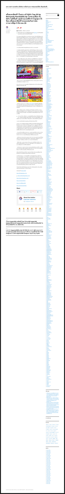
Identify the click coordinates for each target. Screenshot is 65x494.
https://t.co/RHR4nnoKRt (21, 183)
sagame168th (48, 257)
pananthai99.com (49, 213)
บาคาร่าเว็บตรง (48, 339)
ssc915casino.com (49, 284)
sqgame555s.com (48, 280)
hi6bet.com (48, 146)
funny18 (47, 137)
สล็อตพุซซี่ (47, 364)
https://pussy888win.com (49, 50)
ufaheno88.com (48, 304)
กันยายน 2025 (48, 460)
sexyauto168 (48, 264)
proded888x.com (48, 238)
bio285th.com (48, 105)
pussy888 (47, 245)
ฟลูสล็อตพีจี (47, 345)
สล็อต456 (47, 353)
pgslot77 (47, 227)
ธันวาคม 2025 (48, 457)
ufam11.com (48, 305)
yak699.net (48, 325)
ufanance (47, 307)
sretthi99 (47, 281)
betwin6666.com (48, 103)
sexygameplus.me (49, 266)
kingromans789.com (49, 163)
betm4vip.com (48, 101)
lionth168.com (48, 170)
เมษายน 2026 (48, 453)
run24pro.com (48, 253)
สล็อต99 (47, 361)
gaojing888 (47, 427)
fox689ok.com (48, 132)
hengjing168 (48, 145)
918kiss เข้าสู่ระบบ (48, 78)
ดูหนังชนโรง (47, 59)
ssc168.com (48, 283)
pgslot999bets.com (49, 231)
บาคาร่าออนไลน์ (48, 338)
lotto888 (47, 178)
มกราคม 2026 (48, 456)
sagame (47, 255)
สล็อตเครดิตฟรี (31, 103)
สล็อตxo (47, 363)
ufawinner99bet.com (49, 311)
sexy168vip (48, 263)
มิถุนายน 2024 (48, 474)
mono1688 (48, 198)
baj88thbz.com (48, 95)
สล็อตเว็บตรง (47, 22)
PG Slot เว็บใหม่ (48, 219)
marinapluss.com (48, 184)
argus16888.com (48, 91)
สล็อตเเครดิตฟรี (48, 370)
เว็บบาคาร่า (47, 380)
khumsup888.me (48, 161)
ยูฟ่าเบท (47, 347)
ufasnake (47, 309)
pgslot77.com (48, 228)
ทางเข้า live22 (48, 334)
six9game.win (48, 271)
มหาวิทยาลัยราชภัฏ (48, 346)
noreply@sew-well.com (29, 201)
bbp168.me (48, 97)
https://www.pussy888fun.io (50, 29)
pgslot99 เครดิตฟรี (51, 432)
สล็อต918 (47, 359)
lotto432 (47, 177)
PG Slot (52, 430)
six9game (47, 270)
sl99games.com (48, 273)
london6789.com (48, 175)
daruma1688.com (48, 118)
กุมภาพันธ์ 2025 (48, 466)
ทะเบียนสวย (47, 333)
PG (46, 216)
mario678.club (48, 186)
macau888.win (48, 183)
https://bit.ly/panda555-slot (22, 173)
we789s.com (48, 319)
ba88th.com (48, 92)
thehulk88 (47, 291)
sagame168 (48, 256)
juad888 (47, 158)
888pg (47, 74)
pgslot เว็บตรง (47, 54)
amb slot (47, 90)
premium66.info (48, 237)
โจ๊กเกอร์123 (48, 386)
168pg (47, 69)
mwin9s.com (48, 201)
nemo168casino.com (49, 203)
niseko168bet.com (49, 204)
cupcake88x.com (48, 117)
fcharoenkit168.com (49, 128)
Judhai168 (47, 159)
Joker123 (51, 429)
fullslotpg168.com (49, 136)
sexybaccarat (47, 51)
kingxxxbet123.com (49, 164)
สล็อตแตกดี (47, 371)
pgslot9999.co (48, 230)
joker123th (47, 156)
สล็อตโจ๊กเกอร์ (48, 372)
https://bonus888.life (49, 26)
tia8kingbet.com (48, 293)
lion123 (47, 169)
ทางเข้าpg (47, 335)
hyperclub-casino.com (49, 150)
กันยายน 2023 (48, 482)
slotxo (47, 31)
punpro (47, 239)
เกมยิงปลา (47, 377)
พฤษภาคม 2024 (48, 475)
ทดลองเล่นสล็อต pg (48, 332)
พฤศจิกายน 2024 (48, 469)
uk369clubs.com (48, 312)
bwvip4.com (48, 111)
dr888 (47, 120)
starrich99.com (48, 285)
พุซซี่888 (47, 344)
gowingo (47, 142)
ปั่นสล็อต (47, 340)
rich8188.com (48, 251)
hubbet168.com (48, 149)
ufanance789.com (49, 308)
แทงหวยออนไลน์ (48, 385)
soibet (47, 278)
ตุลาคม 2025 (48, 459)
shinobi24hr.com (48, 267)
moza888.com (48, 200)
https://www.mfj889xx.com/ (50, 148)
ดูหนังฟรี (47, 58)
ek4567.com (48, 123)
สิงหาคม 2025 (48, 461)
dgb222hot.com (48, 119)
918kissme (48, 80)
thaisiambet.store (48, 290)
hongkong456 (48, 147)
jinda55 (55, 427)
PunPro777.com (48, 243)
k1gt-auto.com (48, 160)
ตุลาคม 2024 (48, 470)
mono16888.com (48, 199)
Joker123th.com (48, 157)
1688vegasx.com (48, 68)
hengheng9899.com (49, 144)
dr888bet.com (48, 121)
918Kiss (47, 76)
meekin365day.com (49, 188)
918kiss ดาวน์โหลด (49, 77)
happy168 (47, 143)
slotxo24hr (48, 277)
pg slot (47, 36)
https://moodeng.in (48, 42)
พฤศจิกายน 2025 (48, 458)
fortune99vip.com (49, 131)
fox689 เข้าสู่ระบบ (48, 426)
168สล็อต (47, 71)
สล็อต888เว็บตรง (48, 358)
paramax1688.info (49, 215)
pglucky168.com (48, 225)
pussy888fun (48, 246)
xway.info (47, 324)
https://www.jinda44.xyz (49, 24)
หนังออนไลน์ (48, 374)
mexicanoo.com (48, 192)
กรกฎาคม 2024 (48, 473)
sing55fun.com (48, 268)
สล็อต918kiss (48, 360)
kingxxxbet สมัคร (55, 429)
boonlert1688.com (49, 110)
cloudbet (47, 116)
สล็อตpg (47, 362)
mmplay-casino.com (49, 197)
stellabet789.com (48, 286)
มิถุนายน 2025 (48, 463)
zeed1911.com (48, 326)
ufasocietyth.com (48, 310)
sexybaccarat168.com (49, 265)
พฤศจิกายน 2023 (48, 480)
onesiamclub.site (48, 209)
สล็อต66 (47, 23)
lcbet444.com (48, 168)
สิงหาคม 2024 (48, 472)
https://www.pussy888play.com (50, 49)
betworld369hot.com (49, 104)
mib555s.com (48, 195)
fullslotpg (47, 55)
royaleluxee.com (48, 252)
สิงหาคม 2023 (48, 483)
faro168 (57, 424)
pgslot (47, 43)
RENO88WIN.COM (48, 249)
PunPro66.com (48, 241)
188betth (47, 424)
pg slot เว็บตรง (48, 218)
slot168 (47, 435)
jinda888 (47, 429)
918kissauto (48, 79)
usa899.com (48, 313)
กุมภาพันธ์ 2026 (48, 455)
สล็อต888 (47, 27)
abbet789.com (48, 84)
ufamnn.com (48, 306)
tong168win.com (48, 295)
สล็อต (47, 351)
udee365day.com (48, 300)
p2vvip (47, 212)
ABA (47, 82)
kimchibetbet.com (49, 162)
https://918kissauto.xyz (49, 45)
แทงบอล (47, 384)
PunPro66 (47, 240)
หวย (47, 375)
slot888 (50, 435)
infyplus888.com (48, 151)
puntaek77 (47, 244)
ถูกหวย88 (47, 330)
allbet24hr (47, 88)
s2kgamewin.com (48, 254)
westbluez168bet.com (49, 320)
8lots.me (47, 75)
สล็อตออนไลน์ (48, 366)
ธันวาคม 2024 (48, 468)
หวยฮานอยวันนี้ (48, 376)
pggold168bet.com (49, 223)
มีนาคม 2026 (48, 454)
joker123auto (48, 155)
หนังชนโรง (47, 46)
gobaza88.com (48, 141)
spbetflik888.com (48, 279)
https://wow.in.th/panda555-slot (22, 178)
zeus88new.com (48, 327)
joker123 (47, 37)
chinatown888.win (49, 115)
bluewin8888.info (48, 106)
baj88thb (47, 94)
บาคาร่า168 (47, 337)
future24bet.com (48, 138)
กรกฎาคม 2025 (48, 462)
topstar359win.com (49, 297)
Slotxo (47, 276)
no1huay (47, 205)
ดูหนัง (46, 57)
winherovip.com (48, 322)
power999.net (48, 236)
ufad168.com (48, 303)
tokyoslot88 (47, 39)
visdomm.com (48, 317)
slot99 (47, 28)
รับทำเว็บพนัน (48, 349)
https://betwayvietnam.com (50, 40)
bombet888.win (48, 108)
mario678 (47, 185)
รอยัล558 (47, 348)
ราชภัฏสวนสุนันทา (48, 350)
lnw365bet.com (48, 174)
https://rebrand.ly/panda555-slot (24, 175)
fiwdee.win (48, 129)
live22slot (47, 173)
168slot (47, 70)
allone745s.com (48, 89)
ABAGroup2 (48, 83)
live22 (46, 56)
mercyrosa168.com (49, 191)
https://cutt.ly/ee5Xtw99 (21, 180)
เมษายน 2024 (48, 476)
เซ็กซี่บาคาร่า (48, 378)
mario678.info (48, 187)
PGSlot (47, 226)
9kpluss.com (48, 81)
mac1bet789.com (48, 182)
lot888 (47, 176)
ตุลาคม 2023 (48, 481)
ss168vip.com (48, 282)
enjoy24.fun (48, 124)
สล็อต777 (47, 38)
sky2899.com (48, 272)
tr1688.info (48, 298)
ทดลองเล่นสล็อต (48, 331)
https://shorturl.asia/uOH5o (22, 185)
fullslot (47, 134)
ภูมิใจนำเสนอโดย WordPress (29, 489)
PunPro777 (48, 242)
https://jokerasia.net (49, 41)
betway (47, 102)
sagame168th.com (49, 258)
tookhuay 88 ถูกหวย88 (49, 296)
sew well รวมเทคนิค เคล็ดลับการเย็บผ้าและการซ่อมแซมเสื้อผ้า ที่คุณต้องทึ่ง (26, 6)
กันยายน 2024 (48, 471)
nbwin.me (47, 202)
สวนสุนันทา (47, 373)
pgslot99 (47, 229)
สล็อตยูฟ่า (47, 365)
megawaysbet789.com (49, 189)
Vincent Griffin (30, 199)
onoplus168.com (48, 211)
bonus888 (47, 109)
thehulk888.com (48, 292)
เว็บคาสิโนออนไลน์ (48, 379)
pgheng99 (47, 224)
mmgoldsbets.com (49, 196)
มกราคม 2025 (48, 467)
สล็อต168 (47, 352)
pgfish (47, 222)
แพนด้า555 (35, 32)
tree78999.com (48, 299)
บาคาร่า (47, 30)
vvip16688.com (48, 318)
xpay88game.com (48, 323)
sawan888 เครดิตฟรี (49, 259)
